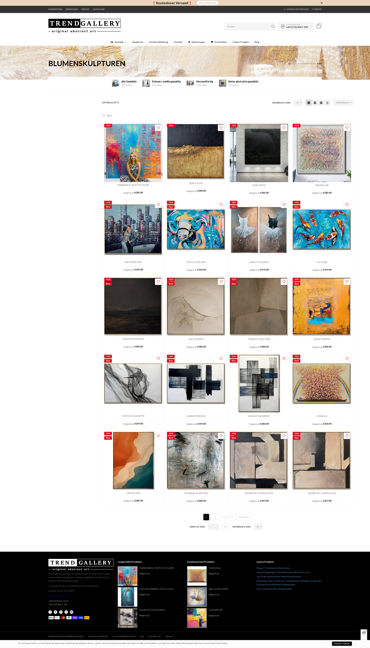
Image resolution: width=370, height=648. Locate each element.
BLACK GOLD (196, 183)
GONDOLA (322, 416)
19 (232, 517)
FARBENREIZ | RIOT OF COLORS (133, 185)
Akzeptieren (342, 644)
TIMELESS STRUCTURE (259, 339)
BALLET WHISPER (218, 588)
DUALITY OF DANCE (259, 262)
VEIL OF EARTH (196, 339)
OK (225, 527)
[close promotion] (321, 3)
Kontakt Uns (155, 636)
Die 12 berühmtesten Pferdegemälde (274, 588)
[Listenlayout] (327, 103)
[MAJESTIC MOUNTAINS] (127, 618)
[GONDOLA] (322, 384)
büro (109, 115)
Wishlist (318, 9)
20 (297, 103)
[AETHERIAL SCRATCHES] (196, 461)
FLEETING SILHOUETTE (133, 416)
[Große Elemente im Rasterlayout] (315, 103)
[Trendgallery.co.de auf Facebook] (50, 612)
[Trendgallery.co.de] (84, 26)
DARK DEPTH (259, 185)
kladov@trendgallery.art (58, 596)
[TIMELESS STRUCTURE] (259, 307)
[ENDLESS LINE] (322, 153)
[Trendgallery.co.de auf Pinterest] (61, 612)
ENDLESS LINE (322, 185)
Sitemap (169, 636)
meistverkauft (342, 103)
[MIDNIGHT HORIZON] (133, 307)
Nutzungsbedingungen (124, 636)
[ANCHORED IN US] (133, 230)
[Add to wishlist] (158, 127)
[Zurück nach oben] (364, 639)
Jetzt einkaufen (207, 3)
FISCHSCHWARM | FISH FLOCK (156, 588)
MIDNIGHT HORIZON (133, 339)
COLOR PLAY (216, 609)
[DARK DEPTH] (259, 153)
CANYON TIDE (133, 493)
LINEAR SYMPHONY (196, 416)
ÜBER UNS (85, 9)
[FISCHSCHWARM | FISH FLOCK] (127, 597)
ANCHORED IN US (133, 262)
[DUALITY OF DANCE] (259, 230)
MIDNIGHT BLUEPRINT (259, 416)
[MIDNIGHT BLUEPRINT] (259, 384)
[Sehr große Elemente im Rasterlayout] (321, 103)
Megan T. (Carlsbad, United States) (273, 568)
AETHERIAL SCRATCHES (196, 493)
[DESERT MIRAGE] (322, 307)
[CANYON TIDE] (133, 461)
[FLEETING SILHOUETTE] (133, 384)
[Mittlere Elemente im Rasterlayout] (309, 103)
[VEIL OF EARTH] (196, 307)
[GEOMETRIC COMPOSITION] (259, 461)
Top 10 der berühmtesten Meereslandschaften (279, 576)
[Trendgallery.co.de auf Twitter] (55, 612)
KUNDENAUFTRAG (55, 9)
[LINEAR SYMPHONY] (196, 384)
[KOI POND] (322, 230)
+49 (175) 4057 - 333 (57, 604)
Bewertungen (72, 9)
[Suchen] (273, 26)
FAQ (142, 636)
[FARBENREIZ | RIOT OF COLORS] (133, 153)
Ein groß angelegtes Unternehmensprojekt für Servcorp (283, 572)
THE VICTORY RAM (196, 262)
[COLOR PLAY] (197, 618)
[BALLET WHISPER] (197, 597)
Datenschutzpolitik (98, 636)
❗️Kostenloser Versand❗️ (172, 3)
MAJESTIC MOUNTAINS (152, 609)
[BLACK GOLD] (196, 152)
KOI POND (322, 262)
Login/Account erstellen (297, 9)
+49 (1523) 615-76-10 (58, 601)
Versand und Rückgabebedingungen (66, 636)
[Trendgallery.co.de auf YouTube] (71, 612)
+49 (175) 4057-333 (297, 27)
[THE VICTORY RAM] (196, 230)
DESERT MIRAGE (322, 339)
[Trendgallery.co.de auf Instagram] (66, 612)
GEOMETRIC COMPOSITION (259, 493)
